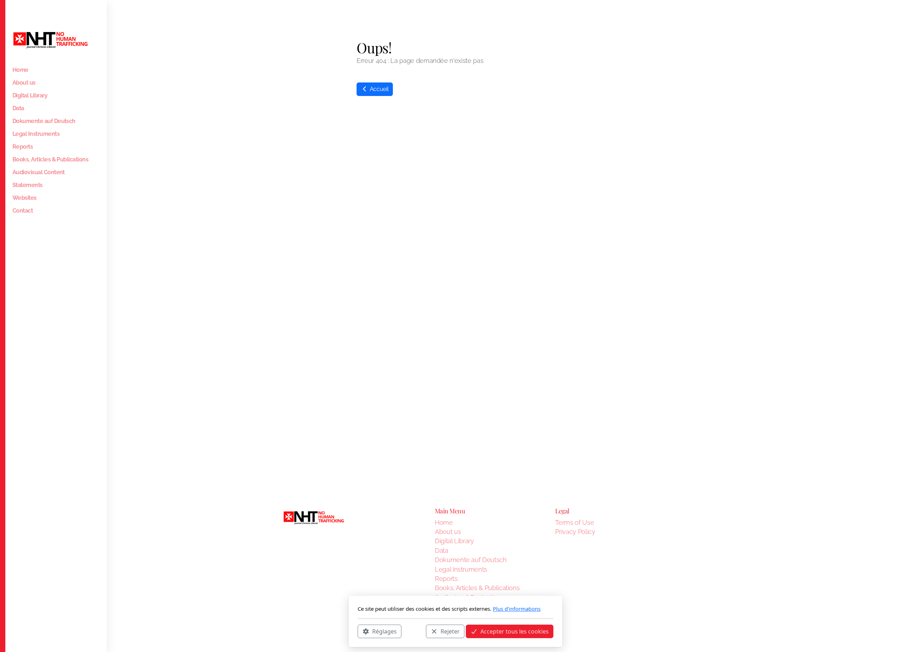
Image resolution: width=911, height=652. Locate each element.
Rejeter (450, 631)
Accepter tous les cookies (514, 631)
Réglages (384, 631)
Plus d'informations (517, 608)
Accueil (378, 89)
